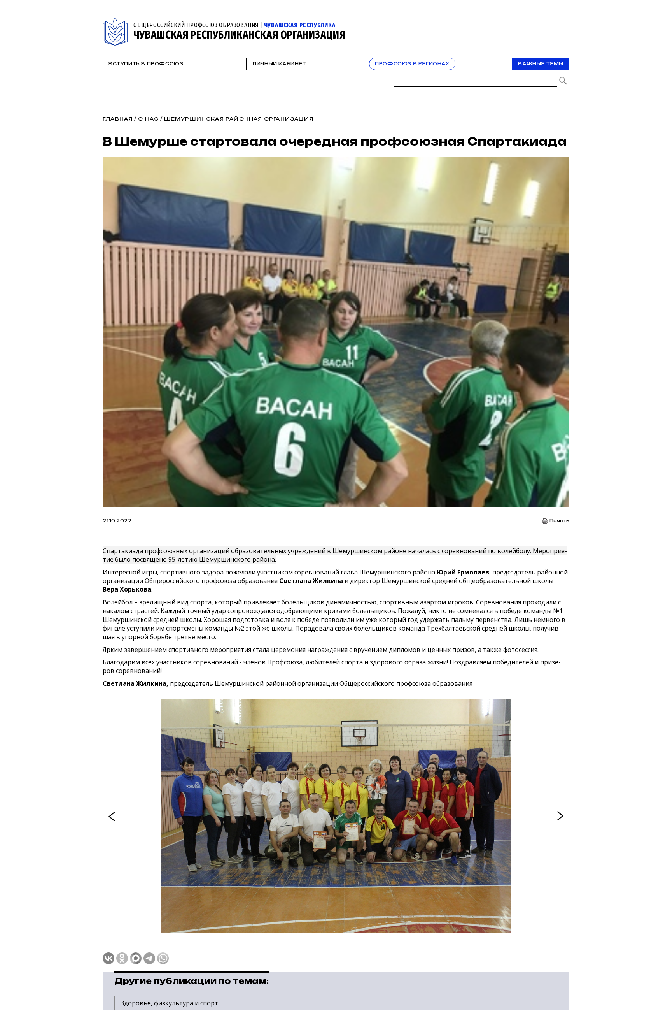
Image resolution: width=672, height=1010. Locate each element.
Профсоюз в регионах (412, 64)
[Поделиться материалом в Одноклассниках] (122, 958)
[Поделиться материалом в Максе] (136, 958)
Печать (559, 521)
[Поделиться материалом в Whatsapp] (163, 958)
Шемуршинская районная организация (238, 119)
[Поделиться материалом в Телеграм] (149, 958)
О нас (148, 119)
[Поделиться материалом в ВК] (108, 958)
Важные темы (541, 64)
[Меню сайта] (562, 22)
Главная (118, 119)
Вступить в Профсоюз (145, 64)
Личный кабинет (279, 64)
